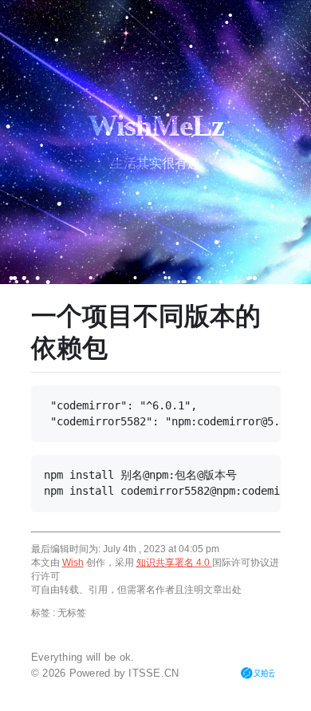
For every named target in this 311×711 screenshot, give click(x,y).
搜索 (125, 701)
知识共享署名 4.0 (174, 562)
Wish (73, 562)
